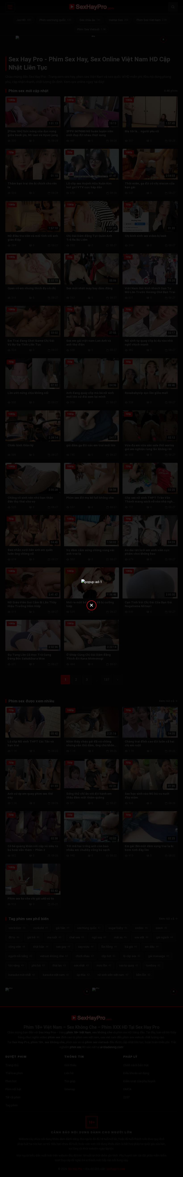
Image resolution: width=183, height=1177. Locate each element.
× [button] (91, 605)
